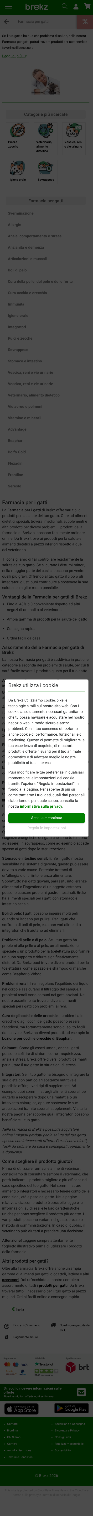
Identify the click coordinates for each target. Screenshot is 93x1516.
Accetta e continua (46, 818)
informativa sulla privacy (41, 806)
